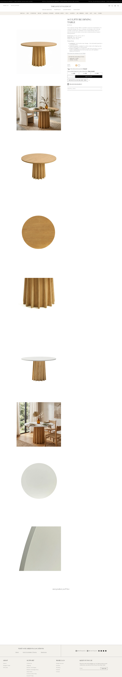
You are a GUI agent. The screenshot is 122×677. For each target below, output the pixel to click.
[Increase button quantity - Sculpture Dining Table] (73, 76)
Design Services (59, 663)
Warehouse (44, 652)
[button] (6, 6)
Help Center (29, 671)
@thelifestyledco (81, 650)
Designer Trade (6, 665)
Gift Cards (5, 667)
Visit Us (4, 663)
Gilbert (17, 652)
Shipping (29, 665)
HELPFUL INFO (71, 88)
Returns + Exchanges (31, 667)
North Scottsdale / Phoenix (30, 652)
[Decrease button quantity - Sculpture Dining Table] (68, 76)
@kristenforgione (92, 650)
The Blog (58, 667)
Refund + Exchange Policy (32, 669)
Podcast (58, 669)
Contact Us (29, 663)
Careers (58, 671)
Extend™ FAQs (30, 675)
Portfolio (58, 665)
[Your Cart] (118, 6)
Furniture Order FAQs (32, 673)
